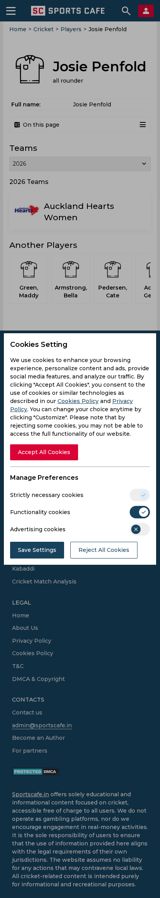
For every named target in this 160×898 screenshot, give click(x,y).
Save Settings (37, 549)
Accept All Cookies (44, 452)
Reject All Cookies (103, 549)
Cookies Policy (78, 401)
